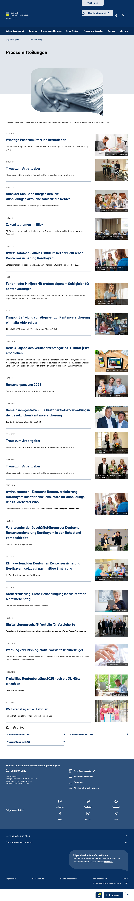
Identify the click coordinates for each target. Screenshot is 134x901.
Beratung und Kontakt (51, 31)
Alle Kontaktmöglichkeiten (86, 788)
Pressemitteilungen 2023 (18, 741)
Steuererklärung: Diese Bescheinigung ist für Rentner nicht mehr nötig (46, 596)
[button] (113, 895)
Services (33, 31)
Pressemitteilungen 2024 (81, 734)
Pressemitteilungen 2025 (18, 734)
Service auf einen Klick (18, 836)
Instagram (60, 807)
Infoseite (108, 861)
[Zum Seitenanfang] (128, 895)
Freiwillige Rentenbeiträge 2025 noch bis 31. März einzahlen (43, 681)
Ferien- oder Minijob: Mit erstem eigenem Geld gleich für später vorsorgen (48, 286)
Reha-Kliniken (72, 31)
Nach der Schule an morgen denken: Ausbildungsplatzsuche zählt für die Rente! (38, 196)
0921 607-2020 (18, 770)
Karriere (111, 31)
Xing (60, 819)
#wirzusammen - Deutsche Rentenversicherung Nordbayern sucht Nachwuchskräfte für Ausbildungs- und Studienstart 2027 (46, 497)
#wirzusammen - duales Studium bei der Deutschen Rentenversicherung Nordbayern (44, 255)
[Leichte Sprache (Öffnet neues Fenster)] (123, 15)
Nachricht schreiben (83, 776)
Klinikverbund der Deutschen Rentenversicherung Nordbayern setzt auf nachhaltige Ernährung (43, 565)
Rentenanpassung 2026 (23, 384)
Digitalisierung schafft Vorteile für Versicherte (40, 624)
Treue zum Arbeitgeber (23, 441)
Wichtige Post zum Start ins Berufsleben (36, 140)
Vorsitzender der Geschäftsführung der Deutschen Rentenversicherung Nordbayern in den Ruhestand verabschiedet (43, 532)
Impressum (11, 878)
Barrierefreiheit (100, 878)
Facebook (116, 807)
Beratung (78, 782)
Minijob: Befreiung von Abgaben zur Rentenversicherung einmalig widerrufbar (48, 319)
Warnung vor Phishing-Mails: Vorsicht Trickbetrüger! (45, 650)
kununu (88, 819)
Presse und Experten (93, 31)
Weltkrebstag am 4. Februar (27, 709)
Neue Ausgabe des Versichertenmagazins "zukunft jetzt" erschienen (48, 350)
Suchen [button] (91, 2)
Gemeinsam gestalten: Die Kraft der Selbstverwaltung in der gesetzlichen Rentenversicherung (48, 412)
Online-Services (13, 31)
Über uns (124, 31)
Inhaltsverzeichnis (68, 878)
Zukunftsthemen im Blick (24, 224)
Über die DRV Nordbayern (19, 842)
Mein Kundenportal (97, 13)
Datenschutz (38, 878)
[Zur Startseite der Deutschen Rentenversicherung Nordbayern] (17, 16)
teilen (116, 819)
